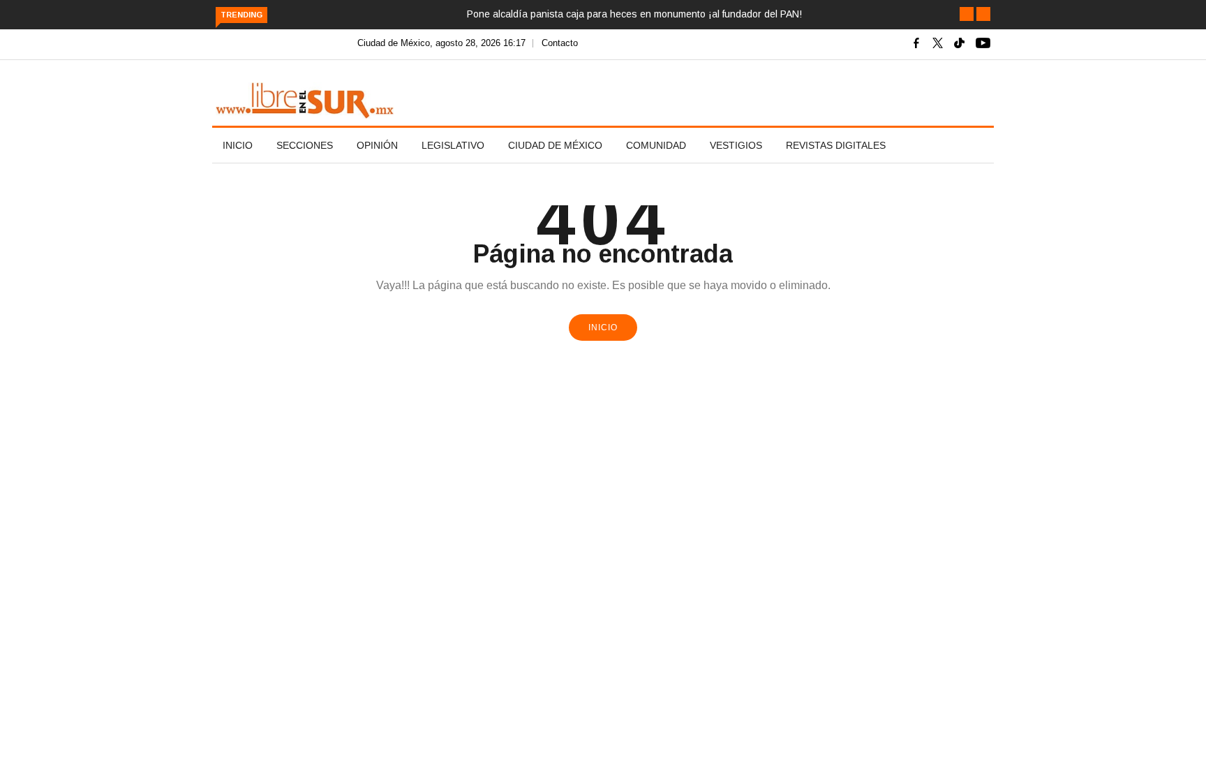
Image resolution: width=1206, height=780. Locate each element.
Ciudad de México (555, 145)
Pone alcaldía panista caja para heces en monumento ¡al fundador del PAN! (634, 14)
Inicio (238, 145)
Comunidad (656, 145)
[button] (967, 14)
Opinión (377, 145)
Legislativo (453, 145)
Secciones (304, 145)
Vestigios (736, 145)
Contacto (560, 43)
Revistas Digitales (836, 145)
